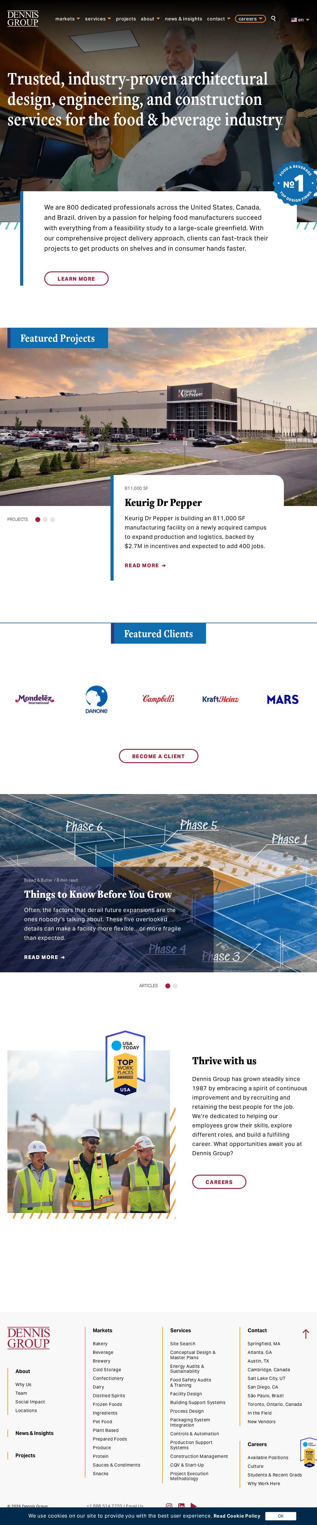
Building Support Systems (198, 1402)
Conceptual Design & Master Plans (192, 1355)
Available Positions (268, 1457)
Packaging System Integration (190, 1422)
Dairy (98, 1387)
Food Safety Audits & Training (190, 1382)
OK (281, 1516)
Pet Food (102, 1421)
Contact (216, 19)
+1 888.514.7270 (104, 1506)
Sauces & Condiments (116, 1465)
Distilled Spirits (109, 1395)
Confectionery (108, 1378)
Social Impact (30, 1402)
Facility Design (186, 1394)
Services (95, 19)
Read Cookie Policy (236, 1516)
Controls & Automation (194, 1433)
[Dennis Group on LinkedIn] (181, 1506)
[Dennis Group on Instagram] (169, 1506)
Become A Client (158, 756)
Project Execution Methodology (189, 1476)
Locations (26, 1410)
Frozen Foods (107, 1404)
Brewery (102, 1361)
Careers (248, 19)
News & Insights (183, 19)
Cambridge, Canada (269, 1369)
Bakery (100, 1343)
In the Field (259, 1413)
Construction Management (199, 1456)
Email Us (134, 1506)
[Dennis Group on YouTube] (194, 1506)
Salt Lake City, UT (267, 1378)
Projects (126, 19)
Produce (102, 1447)
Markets (65, 19)
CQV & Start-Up (187, 1465)
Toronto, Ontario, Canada (275, 1404)
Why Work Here (264, 1483)
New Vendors (262, 1421)
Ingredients (105, 1413)
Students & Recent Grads (275, 1475)
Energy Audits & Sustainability (187, 1368)
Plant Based (106, 1430)
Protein (101, 1456)
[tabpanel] (158, 454)
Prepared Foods (110, 1439)
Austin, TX (258, 1361)
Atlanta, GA (260, 1352)
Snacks (101, 1473)
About (147, 19)
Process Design (187, 1411)
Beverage (103, 1352)
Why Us (23, 1384)
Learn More (76, 279)
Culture (256, 1466)
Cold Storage (107, 1369)
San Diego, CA (263, 1387)
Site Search (183, 1343)
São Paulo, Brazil (266, 1395)
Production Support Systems (191, 1445)
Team (21, 1393)
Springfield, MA (264, 1343)
